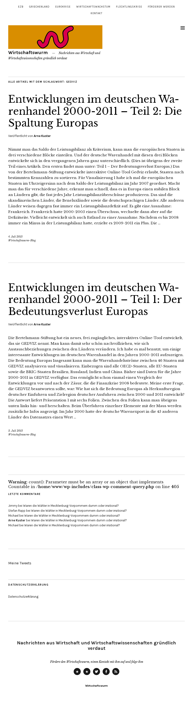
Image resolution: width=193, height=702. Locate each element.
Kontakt (96, 13)
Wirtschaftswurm (28, 52)
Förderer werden (161, 6)
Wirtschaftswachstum (93, 6)
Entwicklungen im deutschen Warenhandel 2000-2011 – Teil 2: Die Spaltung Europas (95, 111)
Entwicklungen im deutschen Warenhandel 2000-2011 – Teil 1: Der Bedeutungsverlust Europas (95, 299)
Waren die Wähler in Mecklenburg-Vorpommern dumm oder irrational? (71, 505)
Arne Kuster (42, 136)
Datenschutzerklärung (23, 596)
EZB (21, 6)
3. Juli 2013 (15, 430)
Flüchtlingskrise (129, 6)
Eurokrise (63, 6)
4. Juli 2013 (15, 236)
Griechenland (39, 6)
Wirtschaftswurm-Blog (22, 240)
